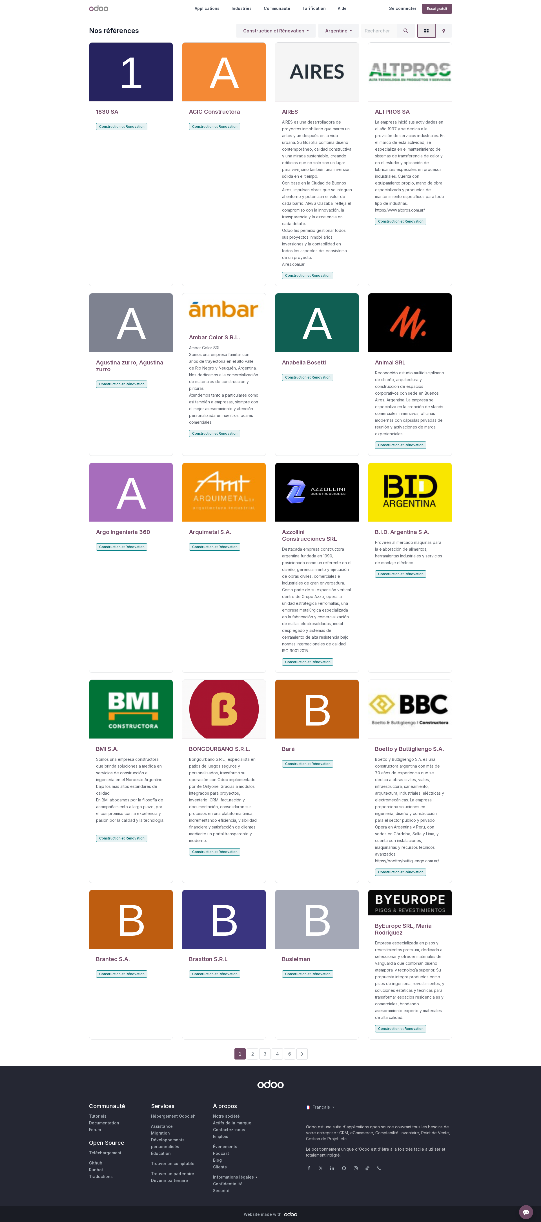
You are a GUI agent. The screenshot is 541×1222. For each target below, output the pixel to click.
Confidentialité (228, 1183)
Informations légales (233, 1177)
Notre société (226, 1116)
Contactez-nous (229, 1129)
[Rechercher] (405, 31)
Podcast (221, 1153)
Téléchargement (105, 1152)
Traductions (101, 1176)
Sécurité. (221, 1190)
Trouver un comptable (172, 1163)
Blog (217, 1160)
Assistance (162, 1126)
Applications (207, 8)
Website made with (263, 1214)
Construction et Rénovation (273, 31)
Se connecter (402, 8)
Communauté (277, 8)
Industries (242, 8)
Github (95, 1163)
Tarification (314, 8)
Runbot (96, 1169)
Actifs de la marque (232, 1122)
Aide (342, 8)
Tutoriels (98, 1116)
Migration (160, 1133)
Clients (220, 1166)
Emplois (220, 1136)
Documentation (104, 1122)
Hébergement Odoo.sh (173, 1116)
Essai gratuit (437, 8)
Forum (95, 1129)
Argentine (336, 31)
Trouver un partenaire (172, 1173)
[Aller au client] (131, 72)
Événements (225, 1146)
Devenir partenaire (169, 1180)
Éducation (161, 1153)
